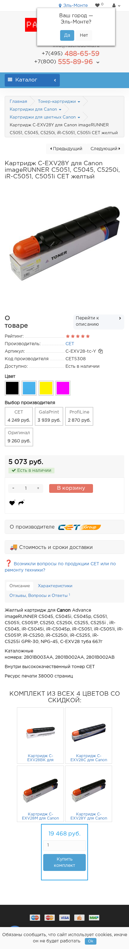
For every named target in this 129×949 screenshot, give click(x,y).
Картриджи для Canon (34, 109)
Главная (18, 101)
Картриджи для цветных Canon (43, 117)
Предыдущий (67, 149)
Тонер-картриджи (57, 101)
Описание (19, 586)
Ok (90, 941)
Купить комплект (64, 862)
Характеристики (55, 586)
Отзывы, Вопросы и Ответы (39, 595)
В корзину (71, 488)
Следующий (104, 149)
